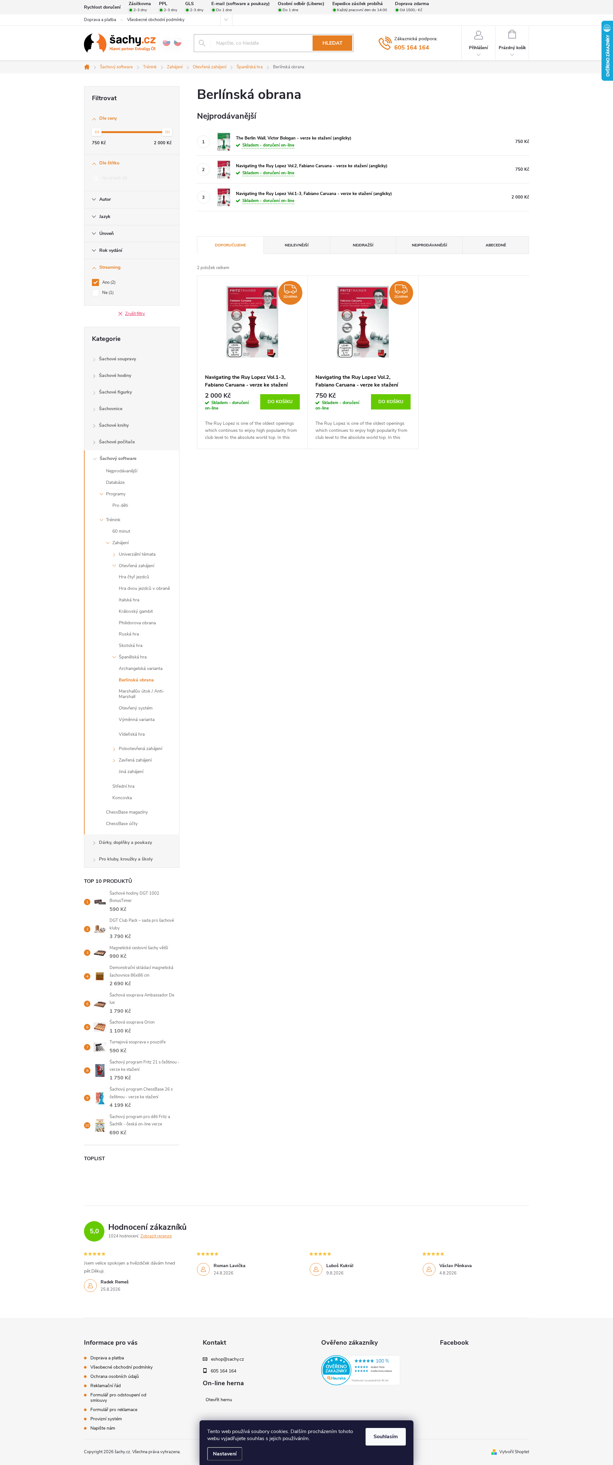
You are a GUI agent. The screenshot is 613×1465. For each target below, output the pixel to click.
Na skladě (114, 178)
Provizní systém (106, 1419)
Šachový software (118, 458)
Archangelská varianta (141, 668)
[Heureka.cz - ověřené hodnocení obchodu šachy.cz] (360, 1370)
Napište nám (102, 1428)
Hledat (332, 43)
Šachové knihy (114, 425)
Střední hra (123, 786)
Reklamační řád (105, 1386)
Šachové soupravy (117, 359)
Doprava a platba (100, 20)
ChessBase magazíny (127, 812)
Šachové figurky (115, 392)
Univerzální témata (137, 554)
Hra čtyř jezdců (134, 577)
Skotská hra (130, 645)
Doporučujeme (230, 245)
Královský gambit (136, 611)
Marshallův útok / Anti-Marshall (141, 694)
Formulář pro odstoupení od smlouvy (118, 1397)
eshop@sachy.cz (227, 1359)
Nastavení (225, 1453)
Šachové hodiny (115, 375)
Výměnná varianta (137, 720)
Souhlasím (386, 1436)
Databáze (115, 482)
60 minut (121, 531)
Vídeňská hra (132, 734)
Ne (107, 293)
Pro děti (120, 505)
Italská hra (129, 600)
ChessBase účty (122, 824)
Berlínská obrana (136, 680)
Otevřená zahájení (136, 566)
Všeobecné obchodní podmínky (156, 20)
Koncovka (122, 798)
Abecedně (496, 245)
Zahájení (120, 543)
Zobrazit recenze (156, 1236)
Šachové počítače (117, 442)
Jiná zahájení (131, 772)
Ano (108, 282)
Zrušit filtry (135, 314)
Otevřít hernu (219, 1400)
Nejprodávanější (121, 471)
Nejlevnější (296, 245)
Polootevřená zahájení (140, 749)
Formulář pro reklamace (113, 1410)
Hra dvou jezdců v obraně (144, 588)
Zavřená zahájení (135, 760)
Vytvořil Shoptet (514, 1452)
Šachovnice (110, 409)
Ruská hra (129, 634)
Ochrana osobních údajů (114, 1376)
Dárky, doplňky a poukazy (125, 842)
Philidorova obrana (137, 623)
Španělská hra (133, 657)
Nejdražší (363, 245)
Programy (115, 494)
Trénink (113, 520)
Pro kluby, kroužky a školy (126, 859)
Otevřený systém (136, 708)
